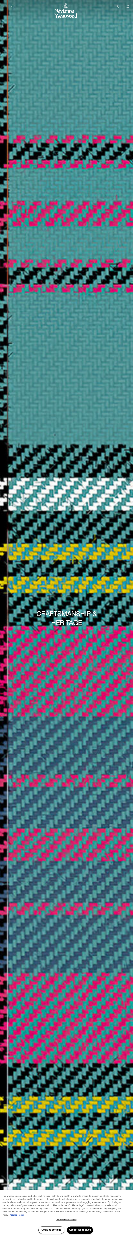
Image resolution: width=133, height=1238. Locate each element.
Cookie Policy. (17, 1215)
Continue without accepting (66, 1220)
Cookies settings (51, 1230)
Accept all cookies (80, 1230)
